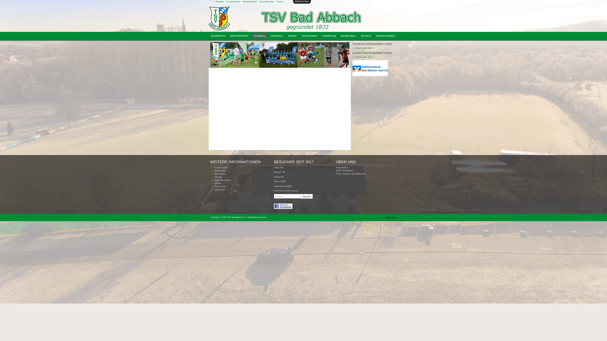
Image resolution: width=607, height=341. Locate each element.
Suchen (306, 196)
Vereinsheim (219, 174)
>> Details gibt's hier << (363, 48)
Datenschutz (220, 186)
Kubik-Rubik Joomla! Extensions (286, 191)
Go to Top (390, 217)
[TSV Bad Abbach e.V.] (219, 18)
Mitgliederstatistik (222, 180)
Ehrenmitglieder (221, 167)
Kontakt (217, 183)
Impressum (219, 189)
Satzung (218, 177)
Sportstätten (219, 171)
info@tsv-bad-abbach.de (354, 174)
